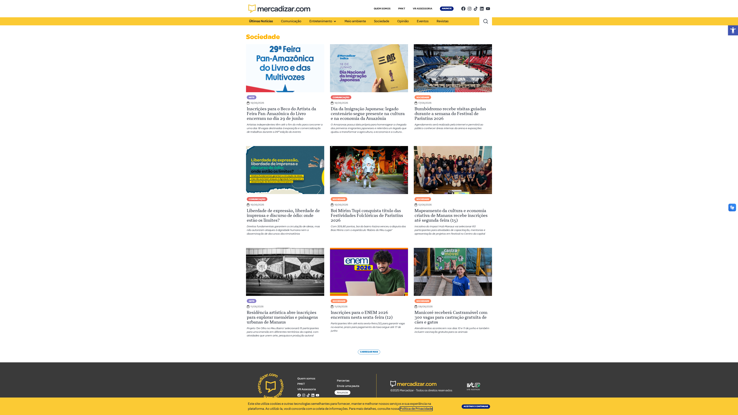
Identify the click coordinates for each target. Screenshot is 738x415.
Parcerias (343, 381)
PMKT (401, 8)
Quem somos (306, 378)
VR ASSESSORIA (422, 8)
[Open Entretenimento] (335, 21)
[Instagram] (469, 9)
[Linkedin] (482, 9)
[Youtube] (488, 9)
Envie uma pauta (348, 386)
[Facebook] (463, 9)
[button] (733, 30)
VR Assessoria (306, 389)
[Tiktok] (476, 9)
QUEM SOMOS (382, 8)
